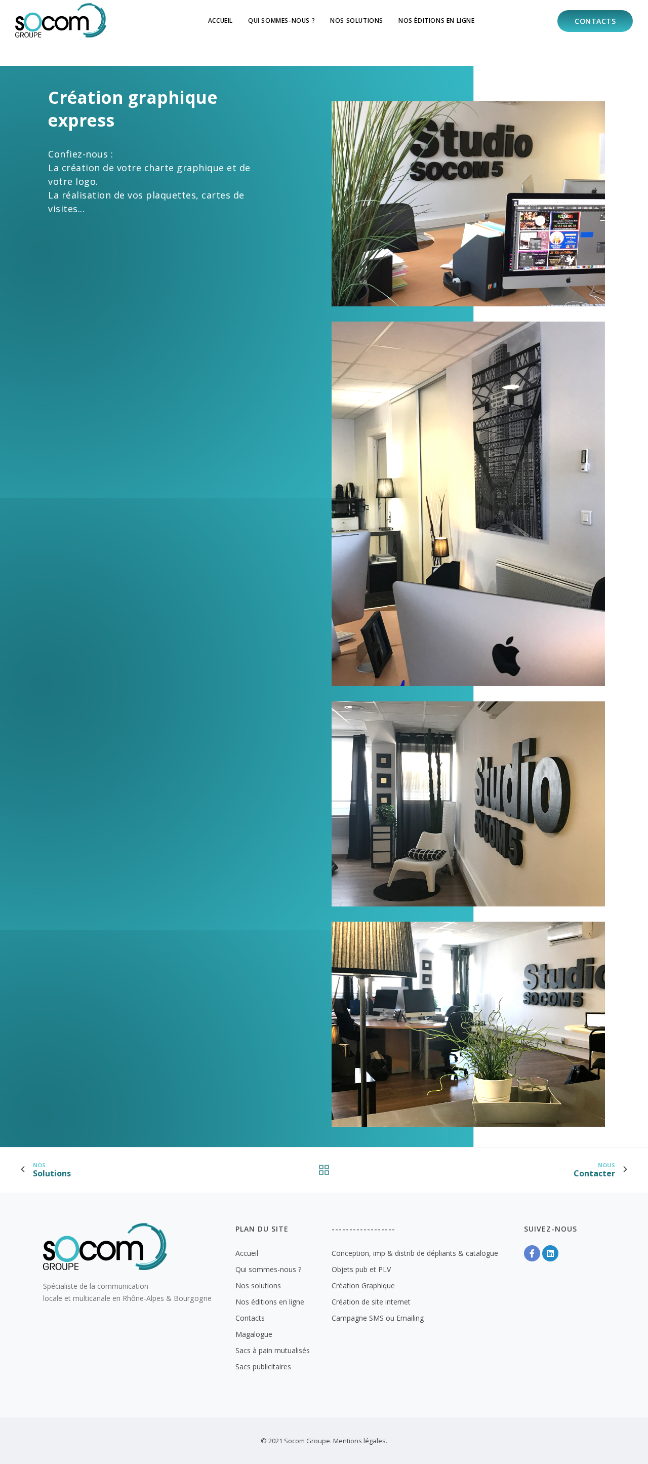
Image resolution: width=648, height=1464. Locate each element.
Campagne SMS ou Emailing (378, 1318)
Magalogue (253, 1334)
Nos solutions (356, 20)
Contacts (595, 21)
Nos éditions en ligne (436, 20)
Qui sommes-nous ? (281, 20)
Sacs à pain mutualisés (272, 1350)
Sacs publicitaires (263, 1366)
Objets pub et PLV (361, 1269)
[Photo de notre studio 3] (468, 795)
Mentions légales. (360, 1440)
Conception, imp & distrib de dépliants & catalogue (415, 1253)
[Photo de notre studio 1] (468, 195)
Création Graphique (363, 1285)
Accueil (220, 20)
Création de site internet (371, 1302)
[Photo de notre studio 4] (468, 1015)
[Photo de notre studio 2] (468, 495)
